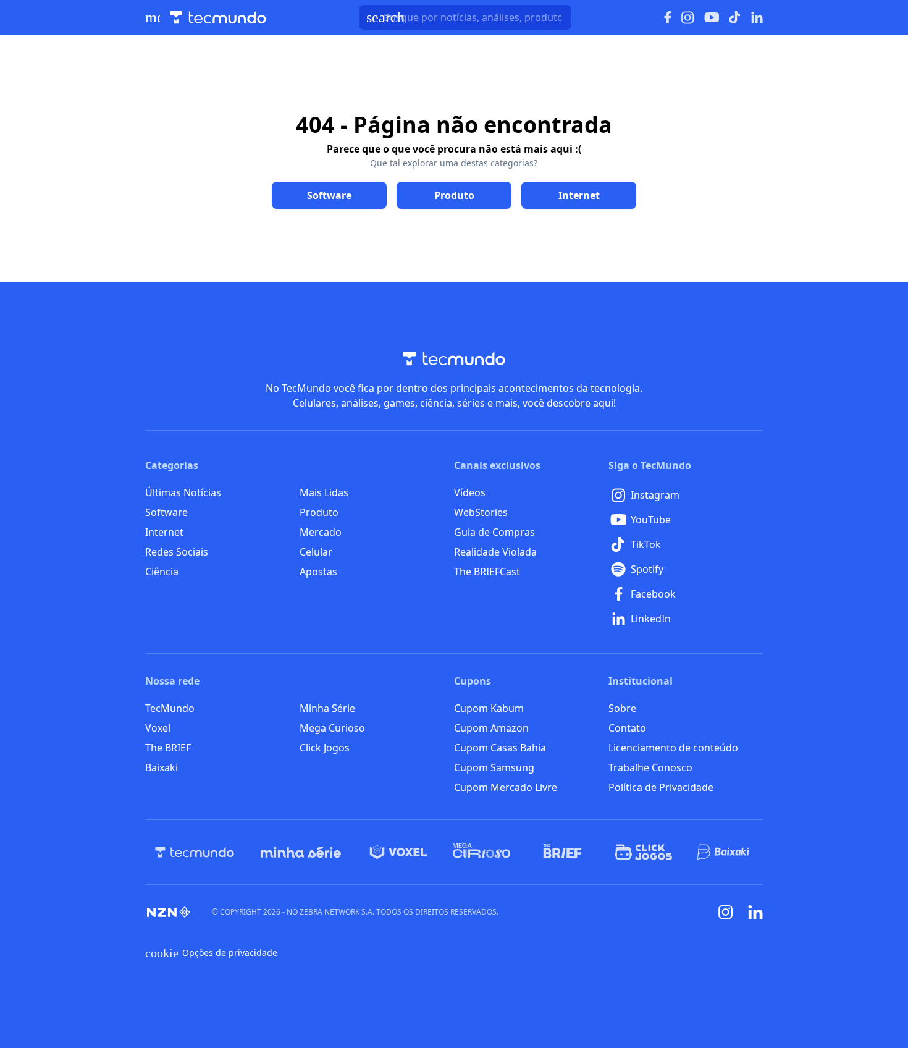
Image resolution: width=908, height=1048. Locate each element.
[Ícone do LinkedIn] (757, 17)
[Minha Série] (301, 852)
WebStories (481, 512)
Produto (319, 512)
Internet (164, 532)
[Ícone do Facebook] (667, 17)
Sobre (622, 708)
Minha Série (327, 708)
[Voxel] (398, 852)
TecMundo (170, 708)
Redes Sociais (176, 552)
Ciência (162, 571)
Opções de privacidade (211, 953)
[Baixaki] (724, 852)
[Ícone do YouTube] (711, 17)
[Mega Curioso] (481, 852)
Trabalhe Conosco (650, 767)
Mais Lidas (324, 492)
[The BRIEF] (562, 852)
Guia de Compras (494, 532)
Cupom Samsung (494, 767)
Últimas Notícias (183, 492)
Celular (316, 552)
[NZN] (168, 912)
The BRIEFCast (487, 571)
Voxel (157, 728)
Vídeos (470, 492)
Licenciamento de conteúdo (673, 747)
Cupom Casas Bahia (500, 747)
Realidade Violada (495, 552)
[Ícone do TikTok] (735, 17)
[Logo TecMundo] (218, 18)
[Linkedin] (755, 912)
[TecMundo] (194, 852)
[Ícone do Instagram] (687, 17)
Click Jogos (325, 747)
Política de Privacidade (660, 787)
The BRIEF (168, 747)
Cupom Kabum (489, 708)
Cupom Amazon (491, 728)
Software (166, 512)
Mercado (321, 532)
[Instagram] (725, 912)
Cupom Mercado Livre (505, 787)
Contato (627, 728)
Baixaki (161, 767)
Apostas (318, 571)
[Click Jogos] (643, 852)
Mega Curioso (332, 728)
